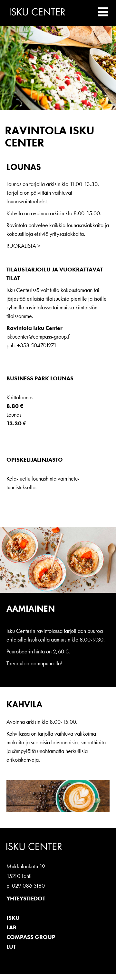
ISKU (13, 917)
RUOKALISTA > (23, 245)
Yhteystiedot (25, 898)
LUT (11, 946)
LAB (11, 927)
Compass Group (30, 937)
